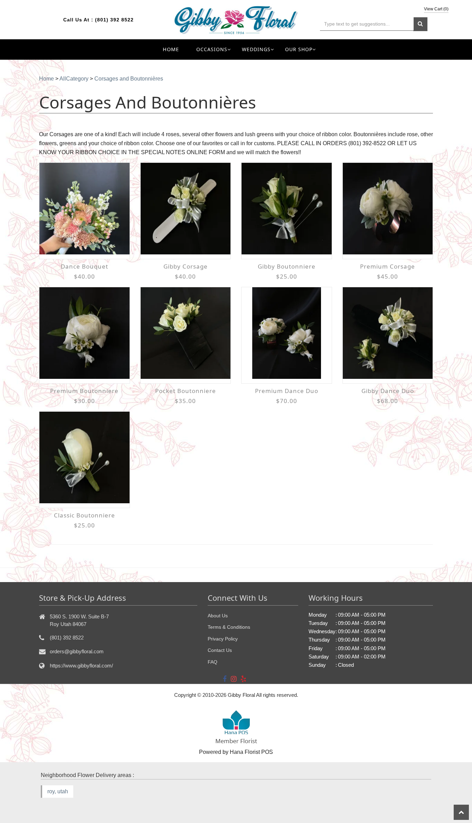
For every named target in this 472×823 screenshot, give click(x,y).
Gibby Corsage (185, 266)
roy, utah (57, 791)
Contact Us (220, 650)
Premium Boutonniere (84, 391)
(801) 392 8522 (114, 19)
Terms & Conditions (229, 627)
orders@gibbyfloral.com (77, 651)
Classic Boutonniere (84, 515)
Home (171, 49)
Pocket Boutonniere (185, 391)
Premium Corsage (387, 266)
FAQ (212, 662)
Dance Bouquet (84, 266)
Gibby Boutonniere (286, 266)
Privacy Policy (223, 639)
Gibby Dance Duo (387, 391)
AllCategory (73, 79)
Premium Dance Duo (286, 391)
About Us (218, 615)
